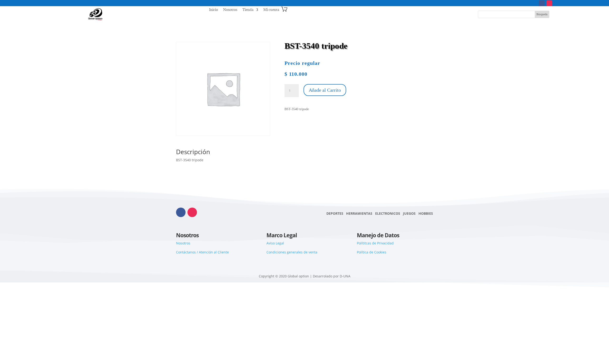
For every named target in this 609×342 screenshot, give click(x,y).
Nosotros (230, 10)
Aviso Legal (275, 243)
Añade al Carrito (325, 90)
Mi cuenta (271, 10)
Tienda (247, 10)
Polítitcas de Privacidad (375, 243)
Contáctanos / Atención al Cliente (202, 252)
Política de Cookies (371, 252)
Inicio (213, 10)
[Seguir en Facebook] (542, 3)
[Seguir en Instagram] (549, 3)
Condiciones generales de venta (291, 252)
